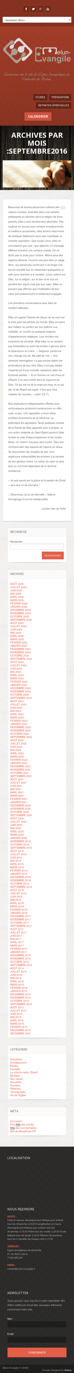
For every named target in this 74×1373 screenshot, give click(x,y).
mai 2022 (15, 750)
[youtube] (47, 9)
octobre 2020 (19, 812)
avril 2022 (17, 753)
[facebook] (26, 9)
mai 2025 (15, 632)
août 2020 (17, 818)
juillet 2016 (18, 971)
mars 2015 (17, 1023)
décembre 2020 (20, 805)
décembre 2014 (20, 1030)
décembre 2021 (20, 766)
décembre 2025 (20, 610)
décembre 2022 (20, 727)
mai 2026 (15, 593)
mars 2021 (17, 795)
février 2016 (18, 988)
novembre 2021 (20, 769)
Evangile (15, 1069)
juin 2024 (16, 668)
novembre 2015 (20, 997)
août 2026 (17, 584)
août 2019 (17, 851)
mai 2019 (15, 860)
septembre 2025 (21, 619)
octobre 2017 (19, 922)
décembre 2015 (20, 994)
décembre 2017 (20, 916)
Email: (10, 1334)
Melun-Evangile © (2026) (15, 1367)
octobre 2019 (19, 844)
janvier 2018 (18, 913)
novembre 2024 (20, 652)
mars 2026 (17, 600)
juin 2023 (16, 707)
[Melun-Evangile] (37, 67)
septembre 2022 (21, 737)
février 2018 (18, 909)
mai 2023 (15, 711)
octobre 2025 (19, 616)
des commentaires (23, 1128)
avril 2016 (17, 981)
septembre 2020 (21, 815)
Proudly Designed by (56, 1370)
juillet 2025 (18, 626)
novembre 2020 (20, 808)
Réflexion (15, 1088)
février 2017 (18, 948)
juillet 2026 (18, 587)
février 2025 (18, 642)
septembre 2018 (21, 887)
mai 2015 (15, 1017)
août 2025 (17, 623)
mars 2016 (17, 984)
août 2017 (17, 929)
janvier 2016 (18, 991)
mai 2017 (15, 939)
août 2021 (17, 779)
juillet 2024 (18, 665)
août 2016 (17, 968)
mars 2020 (17, 834)
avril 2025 (17, 636)
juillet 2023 (18, 704)
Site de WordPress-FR (23, 1131)
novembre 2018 (20, 880)
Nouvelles (15, 1082)
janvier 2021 (18, 802)
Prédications (60, 97)
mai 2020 (15, 828)
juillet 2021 (18, 782)
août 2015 (17, 1007)
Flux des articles (22, 1124)
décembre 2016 (20, 955)
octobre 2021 (19, 773)
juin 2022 (16, 746)
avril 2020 (17, 831)
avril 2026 (17, 597)
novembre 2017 (20, 919)
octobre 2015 (19, 1001)
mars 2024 (17, 678)
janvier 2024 (18, 685)
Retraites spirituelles (53, 105)
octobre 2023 (19, 694)
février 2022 (18, 760)
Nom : (10, 1318)
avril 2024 (17, 675)
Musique (15, 1075)
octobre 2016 (19, 961)
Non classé (16, 1079)
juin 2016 (16, 975)
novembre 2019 (20, 841)
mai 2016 (15, 978)
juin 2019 (16, 857)
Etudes (40, 97)
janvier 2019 (18, 874)
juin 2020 (16, 825)
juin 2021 (16, 786)
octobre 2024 (19, 655)
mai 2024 (15, 672)
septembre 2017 (21, 926)
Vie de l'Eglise (18, 1095)
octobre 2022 (19, 733)
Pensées (15, 1085)
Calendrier (38, 116)
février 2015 (18, 1027)
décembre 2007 (20, 1033)
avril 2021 (17, 792)
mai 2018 (15, 900)
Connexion (16, 1121)
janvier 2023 (18, 724)
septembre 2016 (21, 965)
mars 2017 (17, 945)
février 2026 (18, 603)
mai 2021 (15, 789)
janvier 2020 (18, 838)
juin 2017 (16, 935)
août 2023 (17, 701)
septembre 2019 (21, 847)
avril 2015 (17, 1020)
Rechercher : (17, 541)
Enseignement (18, 1062)
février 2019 (18, 870)
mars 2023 (17, 717)
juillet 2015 (18, 1010)
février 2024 (18, 681)
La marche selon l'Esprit (24, 1072)
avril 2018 (17, 903)
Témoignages (18, 1092)
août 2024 (17, 662)
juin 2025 (16, 629)
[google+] (40, 9)
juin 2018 (16, 896)
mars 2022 (17, 756)
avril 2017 (17, 942)
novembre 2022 (20, 730)
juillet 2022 (18, 743)
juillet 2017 (18, 932)
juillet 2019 (18, 854)
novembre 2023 (20, 691)
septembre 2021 (21, 776)
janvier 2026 (18, 606)
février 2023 (18, 720)
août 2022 (17, 740)
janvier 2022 (18, 763)
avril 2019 (17, 864)
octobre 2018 (19, 883)
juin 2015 (16, 1014)
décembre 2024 (20, 649)
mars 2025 (17, 639)
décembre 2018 (20, 877)
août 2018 (17, 890)
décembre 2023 (20, 688)
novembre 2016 (20, 958)
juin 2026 (16, 590)
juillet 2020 (18, 821)
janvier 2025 (18, 646)
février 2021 (18, 799)
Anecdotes (16, 1059)
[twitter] (33, 9)
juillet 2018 (18, 893)
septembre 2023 (21, 698)
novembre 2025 (20, 613)
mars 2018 (17, 906)
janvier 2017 (18, 952)
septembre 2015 (21, 1004)
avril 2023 (17, 714)
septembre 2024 (21, 659)
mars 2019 (17, 867)
